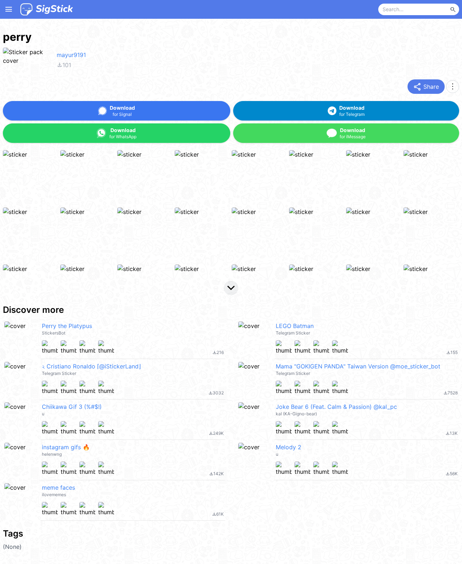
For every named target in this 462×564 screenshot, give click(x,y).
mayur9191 (71, 54)
